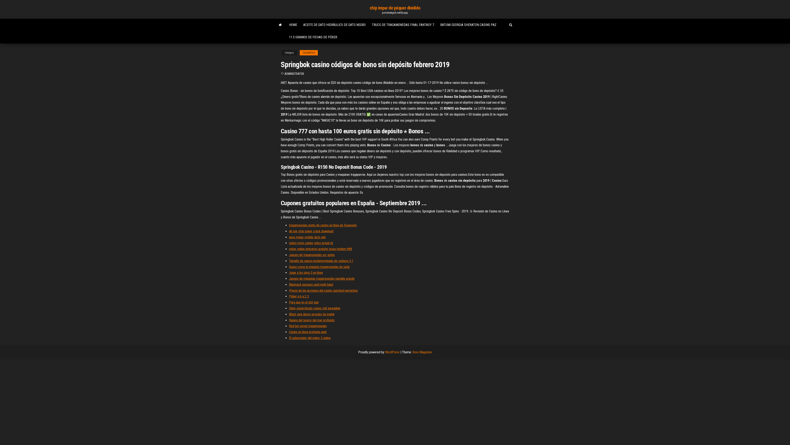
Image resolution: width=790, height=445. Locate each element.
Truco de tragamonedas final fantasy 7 (403, 25)
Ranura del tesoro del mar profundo (312, 320)
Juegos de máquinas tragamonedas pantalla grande (322, 279)
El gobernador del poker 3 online (310, 338)
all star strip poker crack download (311, 231)
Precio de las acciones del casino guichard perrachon (323, 291)
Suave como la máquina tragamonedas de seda (319, 267)
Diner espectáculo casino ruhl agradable (314, 308)
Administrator (294, 73)
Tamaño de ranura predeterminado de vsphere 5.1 (321, 261)
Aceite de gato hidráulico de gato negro (334, 25)
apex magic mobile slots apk (307, 237)
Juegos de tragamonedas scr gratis (312, 255)
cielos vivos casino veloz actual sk (311, 243)
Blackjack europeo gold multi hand (311, 285)
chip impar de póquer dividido (395, 8)
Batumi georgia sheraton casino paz (468, 25)
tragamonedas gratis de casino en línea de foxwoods (323, 225)
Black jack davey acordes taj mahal (311, 314)
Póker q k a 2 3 (299, 296)
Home (293, 25)
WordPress (392, 352)
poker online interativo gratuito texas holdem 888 (320, 249)
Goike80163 (309, 52)
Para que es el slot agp (304, 302)
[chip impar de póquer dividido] (280, 25)
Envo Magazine (422, 352)
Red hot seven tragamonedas (308, 326)
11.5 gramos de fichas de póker (313, 37)
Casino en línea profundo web (308, 332)
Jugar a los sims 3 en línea (306, 273)
